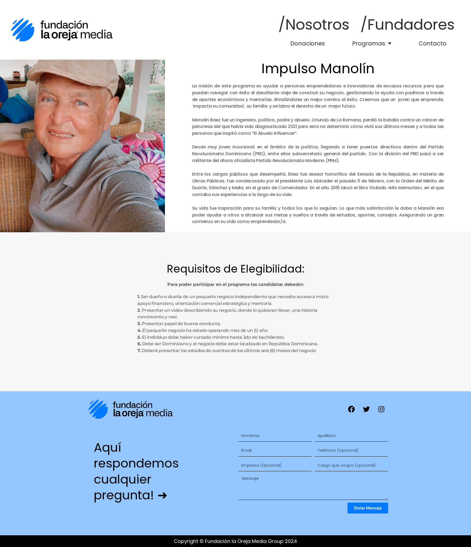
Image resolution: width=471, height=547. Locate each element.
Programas (368, 43)
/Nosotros (313, 24)
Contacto (432, 43)
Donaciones (307, 43)
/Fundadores (407, 24)
